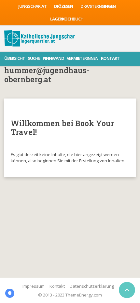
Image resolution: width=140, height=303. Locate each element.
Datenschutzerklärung (92, 286)
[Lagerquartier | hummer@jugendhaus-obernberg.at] (39, 38)
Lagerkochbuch (66, 19)
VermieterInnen (82, 58)
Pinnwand (53, 58)
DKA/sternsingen (98, 6)
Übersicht (14, 58)
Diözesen (63, 6)
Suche (34, 58)
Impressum (33, 286)
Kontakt (110, 58)
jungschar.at (32, 6)
